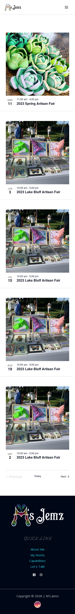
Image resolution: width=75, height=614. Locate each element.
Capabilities (37, 561)
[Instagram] (41, 574)
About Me (38, 549)
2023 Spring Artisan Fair (36, 103)
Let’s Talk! (37, 566)
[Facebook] (34, 574)
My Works (37, 555)
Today (37, 476)
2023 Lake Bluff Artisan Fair (38, 191)
